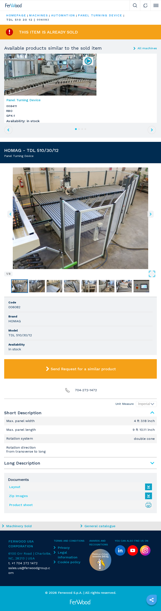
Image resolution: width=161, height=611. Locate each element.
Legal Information (67, 554)
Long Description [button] (22, 463)
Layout (15, 487)
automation (63, 15)
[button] (80, 218)
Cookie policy (69, 562)
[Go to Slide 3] (54, 286)
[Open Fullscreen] (85, 274)
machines (38, 15)
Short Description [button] (23, 412)
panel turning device (100, 15)
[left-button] (10, 214)
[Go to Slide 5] (89, 286)
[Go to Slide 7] (124, 286)
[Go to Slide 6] (106, 286)
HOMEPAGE (16, 15)
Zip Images (18, 496)
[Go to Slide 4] (71, 286)
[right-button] (151, 214)
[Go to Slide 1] (19, 286)
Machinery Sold (19, 526)
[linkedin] (120, 550)
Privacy (64, 548)
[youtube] (132, 550)
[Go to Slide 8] (141, 286)
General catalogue (100, 526)
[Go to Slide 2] (37, 286)
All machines (147, 48)
